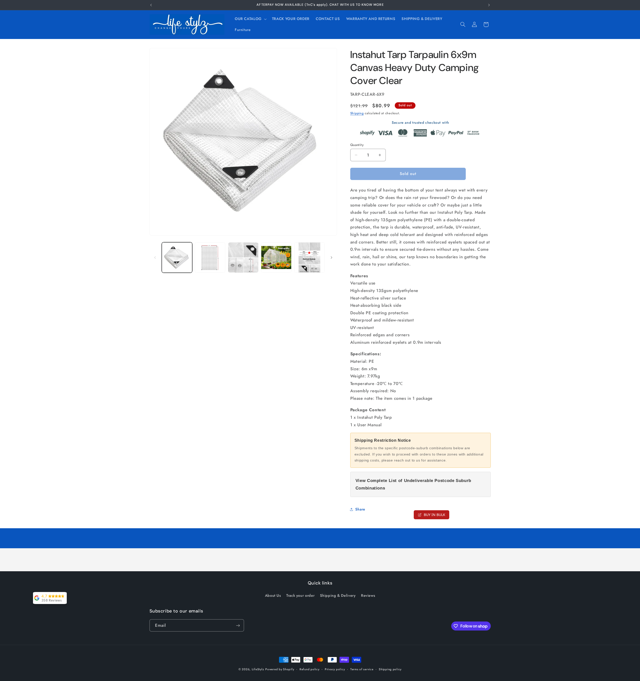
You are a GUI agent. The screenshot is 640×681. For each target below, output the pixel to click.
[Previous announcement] (151, 5)
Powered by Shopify (279, 669)
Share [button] (360, 509)
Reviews (368, 595)
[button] (250, 19)
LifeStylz (258, 669)
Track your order (300, 595)
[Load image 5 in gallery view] (309, 257)
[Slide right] (331, 257)
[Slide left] (155, 257)
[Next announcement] (489, 5)
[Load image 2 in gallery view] (210, 257)
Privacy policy (335, 669)
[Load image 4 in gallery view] (276, 257)
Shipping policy (390, 669)
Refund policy (310, 669)
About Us (273, 595)
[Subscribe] (238, 625)
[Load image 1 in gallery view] (177, 257)
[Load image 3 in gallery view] (243, 257)
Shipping (357, 113)
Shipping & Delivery (338, 595)
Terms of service (362, 669)
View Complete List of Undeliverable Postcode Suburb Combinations (413, 484)
